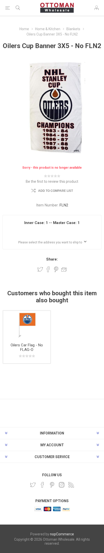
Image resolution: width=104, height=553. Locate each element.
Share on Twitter (40, 269)
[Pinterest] (52, 485)
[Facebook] (42, 485)
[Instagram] (62, 485)
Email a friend (64, 269)
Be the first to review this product (52, 181)
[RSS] (71, 485)
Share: (52, 259)
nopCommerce (62, 534)
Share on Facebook (48, 269)
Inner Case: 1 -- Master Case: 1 (52, 222)
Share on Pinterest (56, 269)
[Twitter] (33, 485)
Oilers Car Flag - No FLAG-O (27, 347)
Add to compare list (55, 191)
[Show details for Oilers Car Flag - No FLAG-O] (26, 325)
